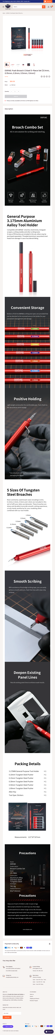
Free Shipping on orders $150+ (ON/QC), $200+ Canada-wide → (17, 1)
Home (4, 13)
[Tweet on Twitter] (47, 76)
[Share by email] (49, 76)
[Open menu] (3, 6)
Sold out (16, 96)
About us (32, 994)
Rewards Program (34, 1000)
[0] (51, 7)
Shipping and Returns (34, 998)
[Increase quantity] (18, 91)
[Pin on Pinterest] (44, 76)
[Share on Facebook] (42, 76)
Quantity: (7, 91)
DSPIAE (6, 76)
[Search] (43, 6)
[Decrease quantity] (11, 91)
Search (31, 996)
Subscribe (49, 1)
